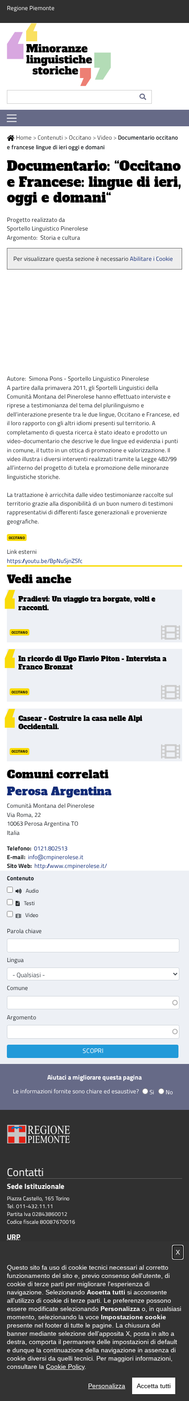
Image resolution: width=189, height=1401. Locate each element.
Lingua (15, 960)
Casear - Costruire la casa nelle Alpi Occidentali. (80, 722)
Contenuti (50, 137)
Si (152, 1092)
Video (104, 137)
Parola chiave (24, 931)
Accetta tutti (154, 1386)
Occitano (80, 137)
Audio (32, 891)
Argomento (21, 1017)
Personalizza (106, 1386)
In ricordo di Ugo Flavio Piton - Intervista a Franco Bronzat (92, 663)
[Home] (94, 56)
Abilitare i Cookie (151, 258)
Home (24, 137)
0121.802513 (50, 848)
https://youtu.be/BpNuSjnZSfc (45, 560)
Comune (17, 988)
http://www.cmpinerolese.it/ (70, 865)
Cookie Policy (65, 1366)
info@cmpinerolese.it (55, 856)
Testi (29, 903)
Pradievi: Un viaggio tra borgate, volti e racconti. (87, 603)
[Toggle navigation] (11, 118)
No (169, 1092)
